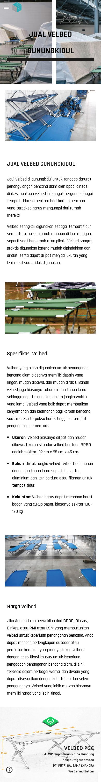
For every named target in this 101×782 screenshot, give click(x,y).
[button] (6, 7)
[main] (50, 42)
